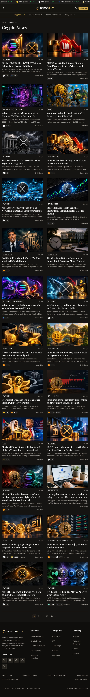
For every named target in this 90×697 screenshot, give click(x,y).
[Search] (4, 8)
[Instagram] (4, 666)
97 (47, 616)
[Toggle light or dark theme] (76, 8)
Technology (8, 109)
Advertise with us (81, 679)
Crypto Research (35, 15)
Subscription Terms (29, 675)
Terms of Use (7, 675)
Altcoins (6, 59)
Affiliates (76, 636)
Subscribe (83, 8)
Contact (76, 653)
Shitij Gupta (39, 173)
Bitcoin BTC (53, 157)
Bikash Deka (84, 78)
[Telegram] (16, 660)
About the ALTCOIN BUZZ (57, 675)
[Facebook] (22, 660)
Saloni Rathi (39, 76)
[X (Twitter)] (4, 660)
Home (4, 22)
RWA (49, 59)
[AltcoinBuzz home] (45, 8)
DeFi (4, 443)
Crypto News (19, 15)
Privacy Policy (82, 675)
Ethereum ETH (53, 204)
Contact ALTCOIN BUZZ (11, 679)
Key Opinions (36, 650)
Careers (76, 649)
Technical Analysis (53, 15)
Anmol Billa (84, 125)
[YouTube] (10, 660)
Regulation (7, 254)
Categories (69, 15)
